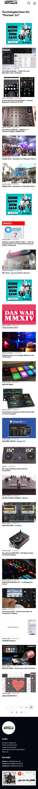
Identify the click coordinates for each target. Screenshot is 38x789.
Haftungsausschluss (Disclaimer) (13, 749)
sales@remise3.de (14, 761)
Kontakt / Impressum (9, 743)
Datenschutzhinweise (9, 745)
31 (21, 707)
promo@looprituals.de (15, 763)
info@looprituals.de (16, 766)
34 (12, 712)
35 (16, 712)
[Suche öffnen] (28, 3)
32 (26, 707)
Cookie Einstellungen (9, 747)
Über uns (5, 752)
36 (21, 712)
